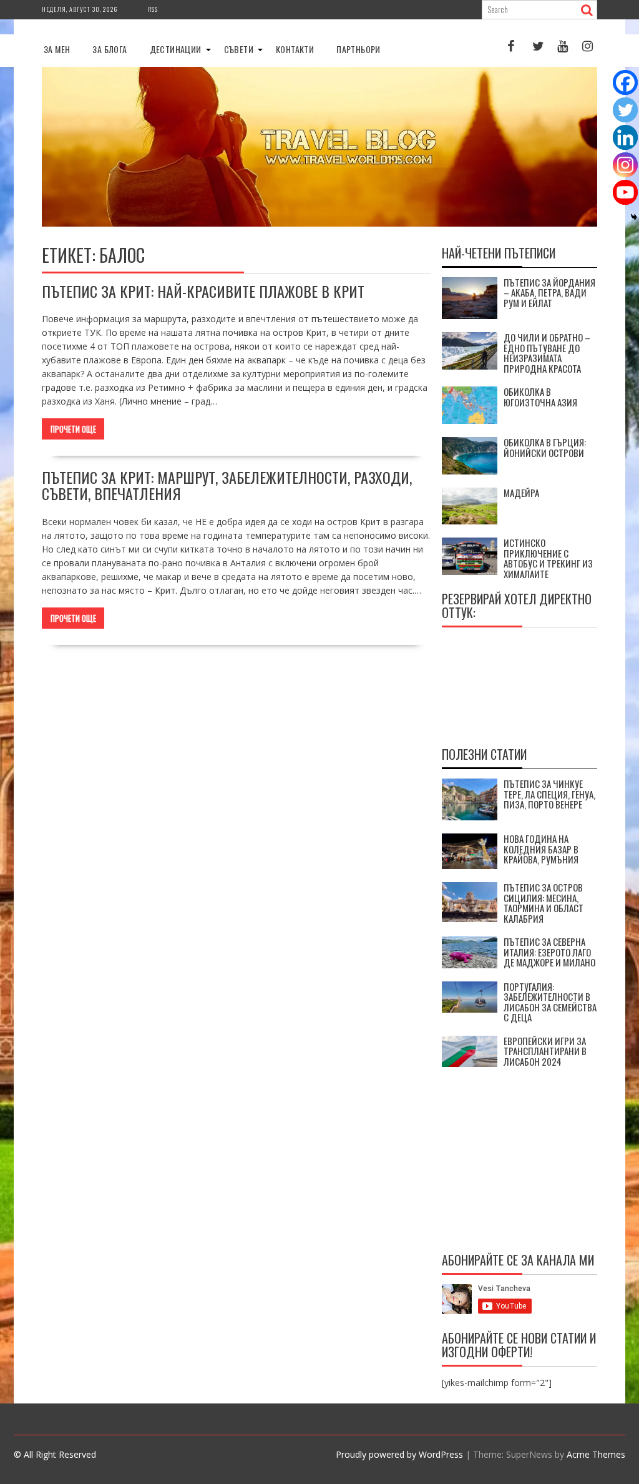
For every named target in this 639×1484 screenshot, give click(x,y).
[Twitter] (625, 109)
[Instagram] (625, 164)
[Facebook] (625, 82)
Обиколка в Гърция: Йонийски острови (545, 447)
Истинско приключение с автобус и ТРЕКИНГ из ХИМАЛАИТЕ (548, 558)
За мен (57, 49)
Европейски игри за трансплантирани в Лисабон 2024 (545, 1051)
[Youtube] (625, 192)
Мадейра (521, 492)
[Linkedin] (625, 137)
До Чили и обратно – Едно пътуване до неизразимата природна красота (547, 352)
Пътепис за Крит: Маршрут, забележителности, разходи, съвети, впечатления (227, 485)
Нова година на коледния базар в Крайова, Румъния (541, 849)
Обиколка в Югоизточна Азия (540, 397)
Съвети (238, 49)
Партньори (358, 49)
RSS (153, 9)
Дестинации (176, 49)
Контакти (295, 49)
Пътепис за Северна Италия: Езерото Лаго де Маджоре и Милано (549, 952)
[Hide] (634, 217)
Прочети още (73, 429)
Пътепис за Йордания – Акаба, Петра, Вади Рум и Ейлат (549, 292)
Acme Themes (596, 1454)
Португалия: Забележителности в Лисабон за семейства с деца (550, 1002)
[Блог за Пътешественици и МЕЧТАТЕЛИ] (319, 223)
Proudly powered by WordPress (399, 1454)
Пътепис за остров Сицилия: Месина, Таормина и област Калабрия (543, 902)
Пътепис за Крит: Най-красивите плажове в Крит (203, 291)
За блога (109, 49)
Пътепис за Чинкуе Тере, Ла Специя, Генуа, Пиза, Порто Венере (549, 794)
